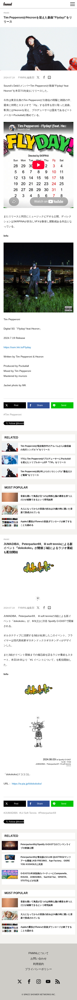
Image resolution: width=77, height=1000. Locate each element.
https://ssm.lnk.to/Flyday (17, 347)
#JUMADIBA (11, 812)
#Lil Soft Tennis (28, 812)
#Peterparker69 (47, 812)
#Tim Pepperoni (12, 414)
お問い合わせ (38, 958)
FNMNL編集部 (26, 77)
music (6, 12)
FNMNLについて (38, 953)
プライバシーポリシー (38, 969)
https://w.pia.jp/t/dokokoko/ (27, 783)
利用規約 (38, 964)
